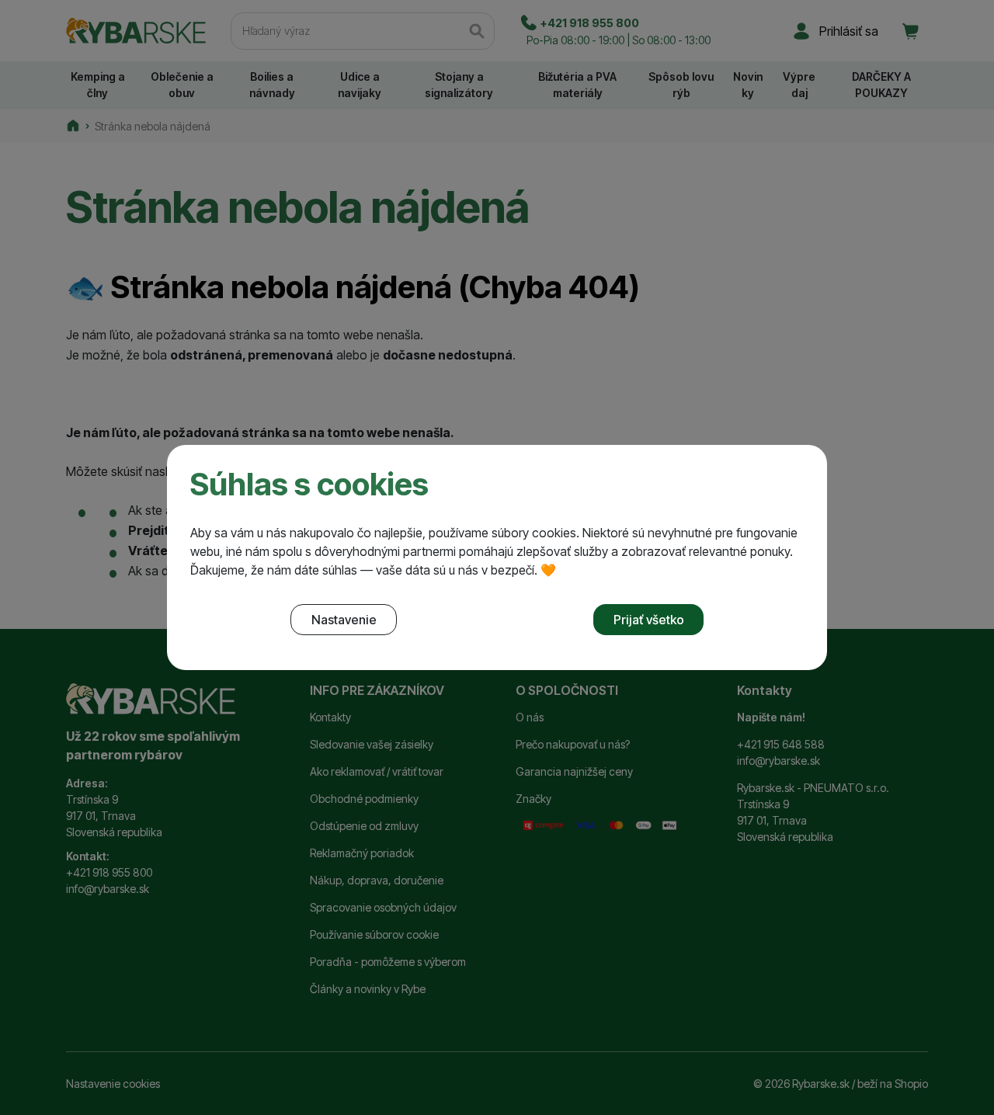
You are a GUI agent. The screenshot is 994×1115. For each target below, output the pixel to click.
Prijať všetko (648, 619)
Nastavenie (344, 619)
